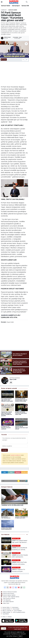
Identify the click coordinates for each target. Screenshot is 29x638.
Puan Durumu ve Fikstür (9, 598)
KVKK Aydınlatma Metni (19, 612)
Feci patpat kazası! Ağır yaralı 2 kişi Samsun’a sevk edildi (7, 400)
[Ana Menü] (1, 2)
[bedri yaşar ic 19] (14, 188)
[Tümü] (27, 534)
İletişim (10, 616)
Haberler (3, 10)
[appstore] (8, 621)
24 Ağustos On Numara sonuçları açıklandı (6, 427)
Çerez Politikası (18, 610)
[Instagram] (13, 587)
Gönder (4, 450)
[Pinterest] (10, 587)
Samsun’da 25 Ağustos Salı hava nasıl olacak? (21, 427)
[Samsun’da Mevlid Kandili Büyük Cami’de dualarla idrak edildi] (21, 394)
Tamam (20, 636)
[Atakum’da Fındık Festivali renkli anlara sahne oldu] (21, 407)
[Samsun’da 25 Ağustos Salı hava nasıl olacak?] (21, 421)
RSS (4, 628)
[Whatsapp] (24, 587)
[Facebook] (5, 587)
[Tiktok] (21, 587)
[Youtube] (18, 587)
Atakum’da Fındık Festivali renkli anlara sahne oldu (21, 413)
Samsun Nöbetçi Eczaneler (10, 591)
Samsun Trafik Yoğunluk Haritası (11, 596)
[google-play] (21, 621)
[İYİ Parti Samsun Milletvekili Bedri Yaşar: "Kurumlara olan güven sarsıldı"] (14, 49)
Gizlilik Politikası (6, 612)
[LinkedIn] (16, 587)
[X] (7, 587)
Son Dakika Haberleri (8, 601)
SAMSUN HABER (7, 315)
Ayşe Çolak (13, 379)
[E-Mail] (11, 382)
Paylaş (4, 59)
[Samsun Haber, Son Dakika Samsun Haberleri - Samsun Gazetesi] (13, 2)
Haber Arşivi (6, 603)
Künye (4, 616)
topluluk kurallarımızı (15, 455)
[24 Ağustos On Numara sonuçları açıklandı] (7, 421)
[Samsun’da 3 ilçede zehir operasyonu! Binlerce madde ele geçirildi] (7, 407)
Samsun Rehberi (6, 609)
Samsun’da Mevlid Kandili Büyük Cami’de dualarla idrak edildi (21, 400)
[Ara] (26, 2)
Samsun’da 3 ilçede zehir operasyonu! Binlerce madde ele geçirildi (20, 556)
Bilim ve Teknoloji (6, 610)
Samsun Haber (5, 5)
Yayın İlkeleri (5, 613)
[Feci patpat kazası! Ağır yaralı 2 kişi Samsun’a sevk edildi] (7, 394)
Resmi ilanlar (16, 609)
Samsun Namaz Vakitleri (9, 595)
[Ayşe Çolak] (4, 380)
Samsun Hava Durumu (8, 593)
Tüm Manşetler (7, 600)
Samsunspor (16, 5)
